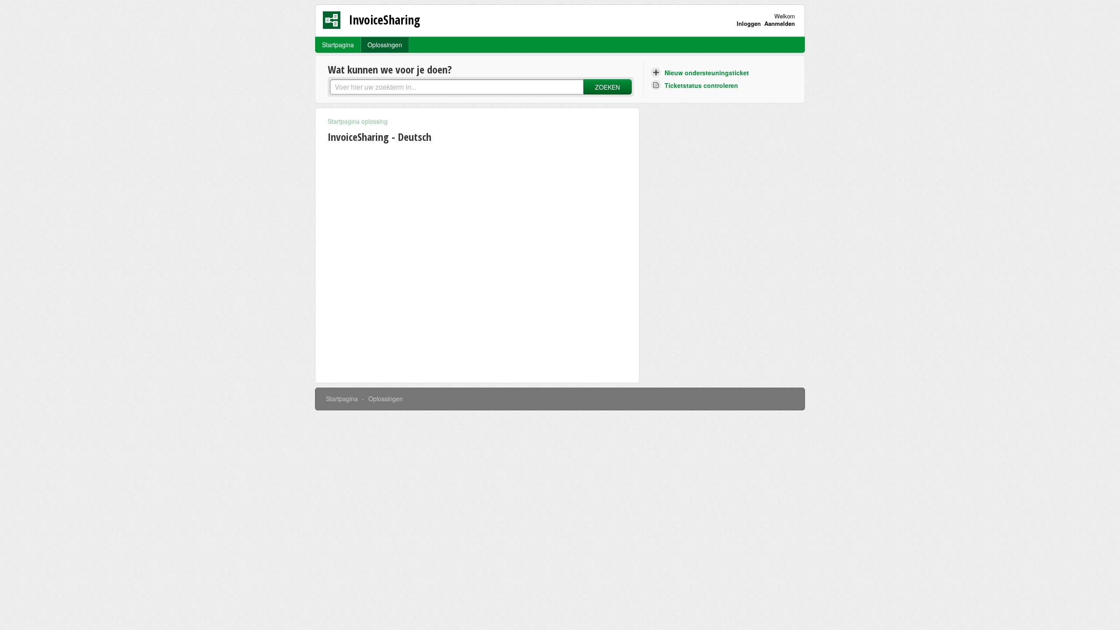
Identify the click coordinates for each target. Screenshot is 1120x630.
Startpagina (338, 44)
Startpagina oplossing (358, 121)
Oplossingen (385, 44)
